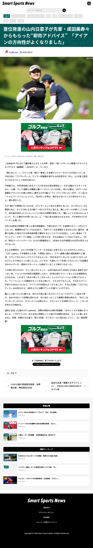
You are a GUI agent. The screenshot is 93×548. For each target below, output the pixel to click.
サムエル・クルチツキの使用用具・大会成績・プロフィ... (38, 478)
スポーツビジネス (65, 16)
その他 (20, 21)
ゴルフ (6, 16)
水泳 (48, 16)
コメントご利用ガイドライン (46, 522)
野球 (5, 21)
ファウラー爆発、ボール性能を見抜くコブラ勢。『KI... (37, 467)
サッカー (78, 16)
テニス (13, 21)
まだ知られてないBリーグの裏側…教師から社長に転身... (38, 456)
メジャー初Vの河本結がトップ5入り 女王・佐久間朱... (38, 412)
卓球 (54, 16)
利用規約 (46, 517)
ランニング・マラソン (36, 16)
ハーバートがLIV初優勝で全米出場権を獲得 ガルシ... (37, 423)
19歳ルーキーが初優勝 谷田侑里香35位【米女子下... (37, 435)
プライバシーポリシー (46, 512)
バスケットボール (18, 16)
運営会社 (46, 507)
